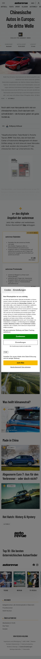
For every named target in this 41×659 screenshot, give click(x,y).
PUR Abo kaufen (20, 362)
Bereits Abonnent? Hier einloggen (20, 367)
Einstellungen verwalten (20, 342)
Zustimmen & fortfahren (20, 336)
